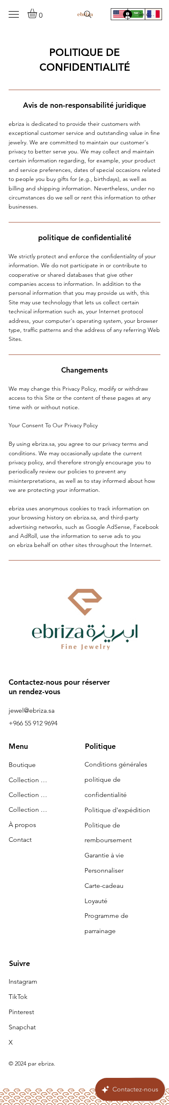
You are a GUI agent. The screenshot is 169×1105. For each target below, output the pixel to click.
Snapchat (22, 1027)
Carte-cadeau (103, 886)
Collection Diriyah (29, 780)
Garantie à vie (104, 855)
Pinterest (21, 1012)
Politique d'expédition (117, 810)
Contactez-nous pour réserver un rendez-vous (59, 686)
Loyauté (95, 901)
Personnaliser (103, 870)
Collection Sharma (29, 795)
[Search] (87, 14)
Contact (20, 839)
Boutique (22, 765)
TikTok (18, 997)
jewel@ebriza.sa (32, 710)
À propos (22, 825)
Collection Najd (29, 809)
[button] (37, 13)
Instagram (23, 981)
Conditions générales (115, 764)
